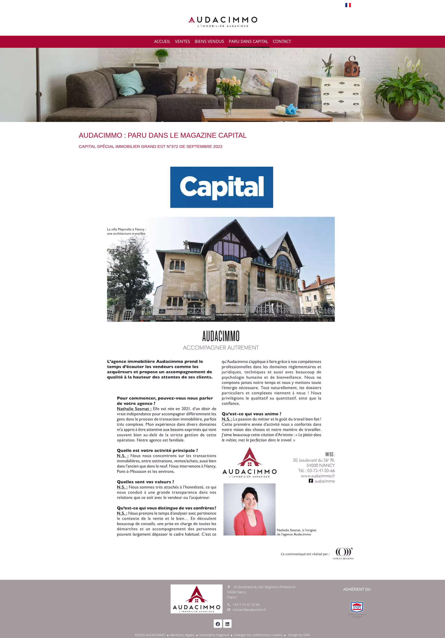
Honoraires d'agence (214, 635)
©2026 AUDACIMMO (150, 635)
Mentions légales (182, 635)
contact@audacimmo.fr (249, 609)
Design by (298, 635)
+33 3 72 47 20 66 (246, 604)
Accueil (222, 21)
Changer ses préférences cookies (258, 635)
